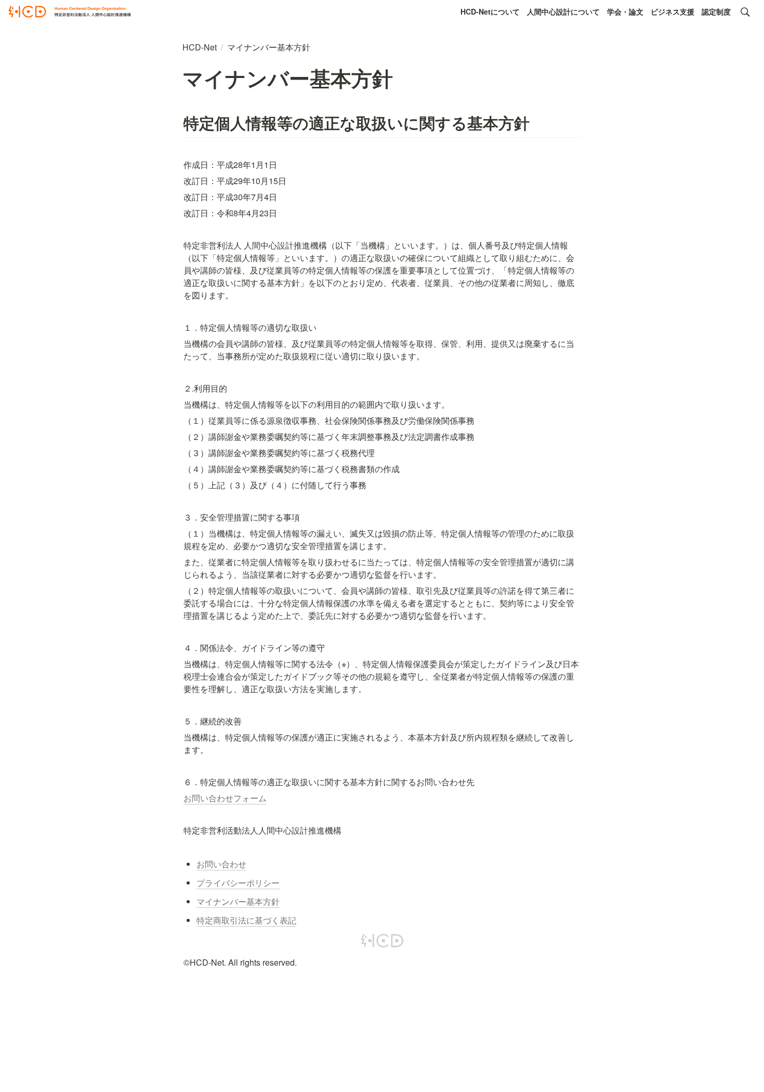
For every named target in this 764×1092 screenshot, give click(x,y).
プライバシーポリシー (238, 883)
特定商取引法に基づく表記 (246, 920)
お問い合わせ (221, 864)
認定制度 (716, 11)
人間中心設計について (563, 11)
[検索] (745, 12)
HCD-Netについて (490, 11)
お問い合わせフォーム (225, 798)
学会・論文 (625, 11)
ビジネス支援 (672, 11)
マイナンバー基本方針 (238, 901)
